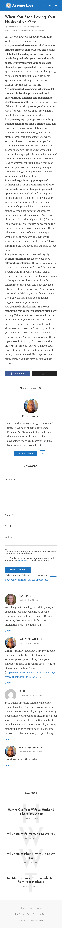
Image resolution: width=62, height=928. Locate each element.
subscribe (23, 560)
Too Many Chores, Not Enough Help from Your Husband (31, 880)
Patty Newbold (14, 27)
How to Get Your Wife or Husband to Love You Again (31, 811)
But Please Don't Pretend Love (31, 914)
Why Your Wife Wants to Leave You (31, 834)
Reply (7, 631)
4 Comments (38, 30)
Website (9, 537)
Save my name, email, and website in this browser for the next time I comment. (30, 553)
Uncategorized (34, 27)
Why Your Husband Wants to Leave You (31, 856)
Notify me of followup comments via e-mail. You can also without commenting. (29, 559)
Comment (10, 479)
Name (9, 515)
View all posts (26, 453)
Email (8, 526)
